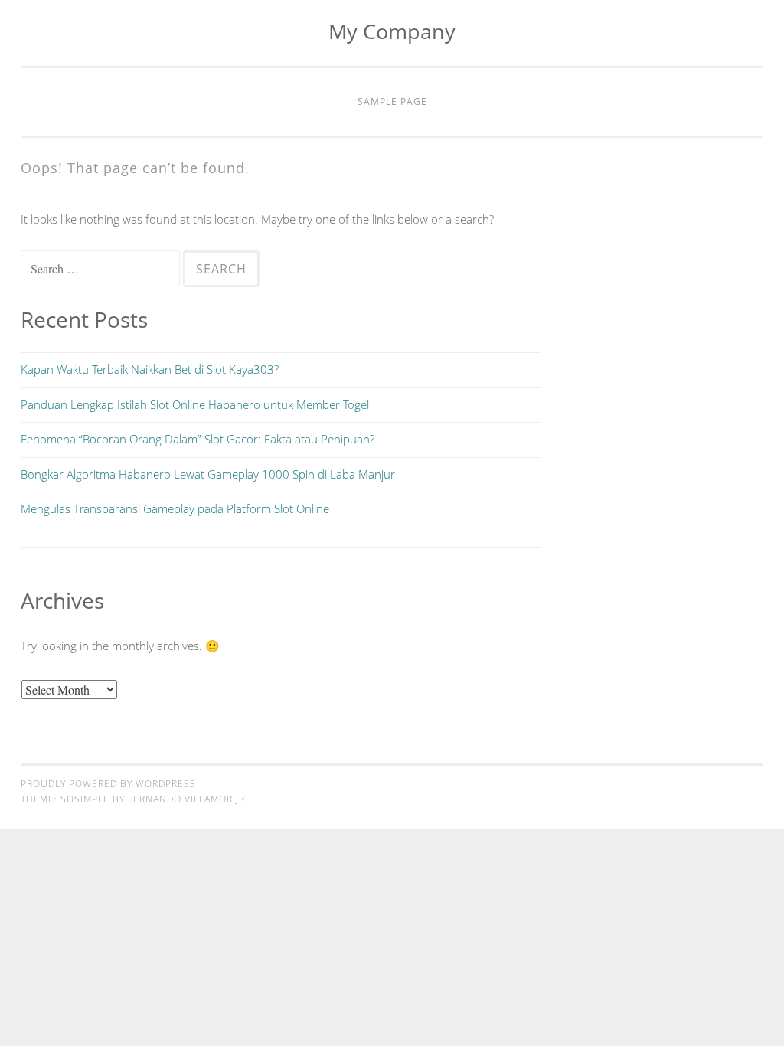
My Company (392, 31)
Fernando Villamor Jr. (188, 799)
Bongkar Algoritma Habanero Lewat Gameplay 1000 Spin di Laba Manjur (208, 474)
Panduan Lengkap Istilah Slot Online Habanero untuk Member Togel (195, 404)
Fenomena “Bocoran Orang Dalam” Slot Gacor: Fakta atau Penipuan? (197, 438)
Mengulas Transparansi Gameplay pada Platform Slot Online (175, 508)
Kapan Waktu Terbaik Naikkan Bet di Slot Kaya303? (150, 369)
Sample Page (392, 101)
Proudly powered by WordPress (108, 783)
